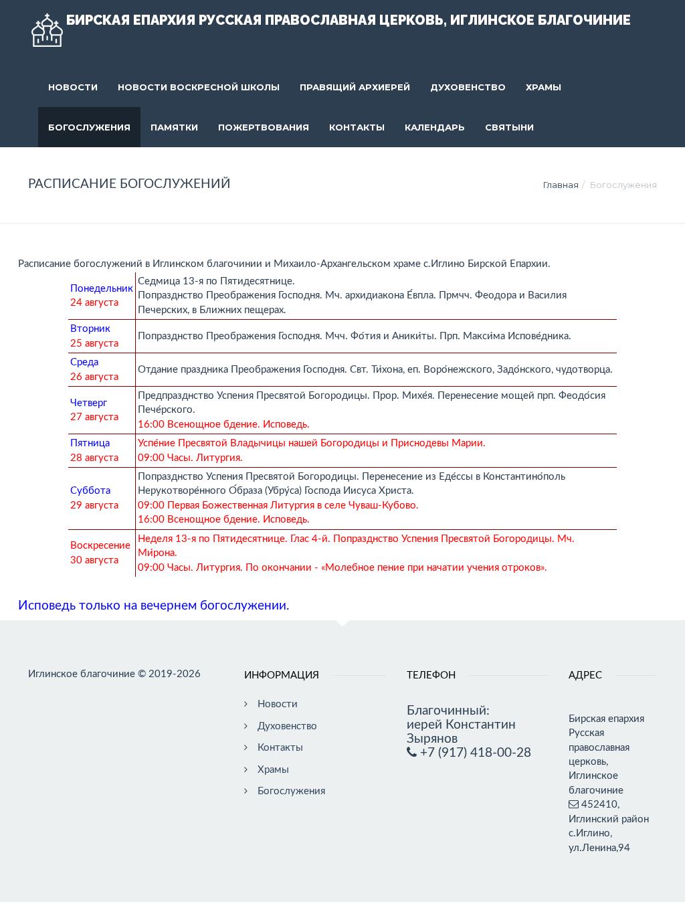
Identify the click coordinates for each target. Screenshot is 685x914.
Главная (561, 184)
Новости (73, 87)
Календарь (435, 127)
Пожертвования (263, 127)
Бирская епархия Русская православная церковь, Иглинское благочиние (348, 20)
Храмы (543, 87)
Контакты (357, 127)
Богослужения (89, 127)
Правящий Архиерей (355, 87)
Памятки (174, 127)
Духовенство (468, 87)
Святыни (509, 127)
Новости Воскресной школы (199, 87)
